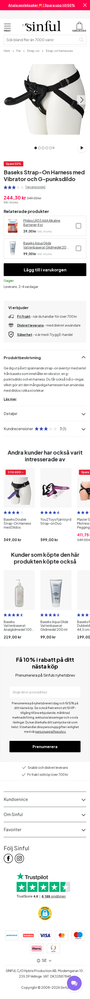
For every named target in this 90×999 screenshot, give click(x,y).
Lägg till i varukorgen (45, 269)
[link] (7, 50)
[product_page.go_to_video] (81, 147)
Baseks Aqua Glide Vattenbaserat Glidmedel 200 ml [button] (46, 245)
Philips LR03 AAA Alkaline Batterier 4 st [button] (41, 222)
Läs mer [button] (10, 399)
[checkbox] (78, 225)
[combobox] (41, 39)
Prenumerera (45, 746)
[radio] (5, 187)
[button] (85, 5)
